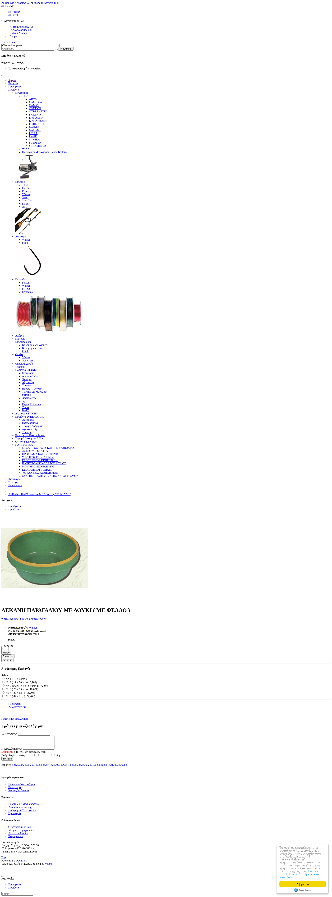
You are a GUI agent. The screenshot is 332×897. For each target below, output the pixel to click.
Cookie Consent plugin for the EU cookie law (302, 890)
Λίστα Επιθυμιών (18, 833)
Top (3, 857)
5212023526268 (79, 764)
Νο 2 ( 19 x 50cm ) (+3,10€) (21, 682)
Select (4, 675)
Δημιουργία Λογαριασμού (15, 2)
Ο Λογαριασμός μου (20, 29)
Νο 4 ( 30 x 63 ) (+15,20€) (20, 692)
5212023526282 (118, 764)
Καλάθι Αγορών (17, 33)
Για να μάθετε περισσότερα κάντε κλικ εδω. (299, 874)
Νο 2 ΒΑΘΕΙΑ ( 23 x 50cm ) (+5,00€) (26, 685)
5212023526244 (40, 764)
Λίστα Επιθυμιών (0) (20, 26)
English (15, 11)
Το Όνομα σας (9, 733)
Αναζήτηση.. (66, 48)
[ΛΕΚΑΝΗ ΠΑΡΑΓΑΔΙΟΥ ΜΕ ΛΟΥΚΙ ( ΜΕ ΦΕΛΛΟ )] (44, 601)
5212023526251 (60, 764)
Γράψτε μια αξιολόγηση (33, 618)
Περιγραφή (14, 703)
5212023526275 (99, 764)
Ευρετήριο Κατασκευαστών (23, 803)
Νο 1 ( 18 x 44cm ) (16, 678)
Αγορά (12, 36)
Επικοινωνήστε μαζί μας (21, 784)
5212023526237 (21, 764)
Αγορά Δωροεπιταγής (20, 807)
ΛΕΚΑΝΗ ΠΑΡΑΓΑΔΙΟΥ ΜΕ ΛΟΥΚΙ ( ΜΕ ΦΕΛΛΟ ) (39, 494)
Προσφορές (14, 506)
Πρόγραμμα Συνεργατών (22, 810)
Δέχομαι (302, 884)
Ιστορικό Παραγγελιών (21, 830)
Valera (48, 863)
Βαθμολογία (8, 755)
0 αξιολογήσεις (9, 618)
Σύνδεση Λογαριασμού (46, 2)
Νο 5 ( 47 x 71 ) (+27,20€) (20, 696)
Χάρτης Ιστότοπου (18, 790)
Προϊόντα (13, 509)
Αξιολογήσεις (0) (17, 706)
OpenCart (21, 860)
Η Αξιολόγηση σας (11, 748)
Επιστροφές (14, 787)
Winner (33, 627)
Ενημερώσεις (15, 836)
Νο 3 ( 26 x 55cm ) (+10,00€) (21, 689)
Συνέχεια (7, 758)
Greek (15, 15)
